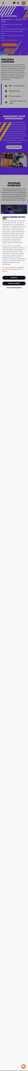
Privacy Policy (9, 269)
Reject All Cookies (14, 283)
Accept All (14, 277)
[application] (23, 1066)
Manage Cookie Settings (14, 287)
